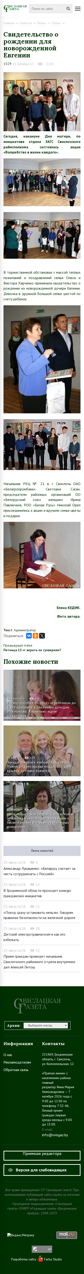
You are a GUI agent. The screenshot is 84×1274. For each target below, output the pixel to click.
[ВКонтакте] (29, 636)
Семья (56, 23)
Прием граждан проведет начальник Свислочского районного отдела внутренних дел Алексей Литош (39, 961)
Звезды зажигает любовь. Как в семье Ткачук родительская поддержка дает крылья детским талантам (39, 766)
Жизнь (41, 23)
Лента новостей (42, 850)
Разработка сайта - (24, 1259)
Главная (9, 23)
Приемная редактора (42, 1153)
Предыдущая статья (18, 645)
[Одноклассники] (35, 636)
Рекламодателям (17, 1062)
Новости (26, 23)
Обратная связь (16, 1069)
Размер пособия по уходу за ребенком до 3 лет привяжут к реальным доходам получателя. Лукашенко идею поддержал (41, 709)
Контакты (53, 1043)
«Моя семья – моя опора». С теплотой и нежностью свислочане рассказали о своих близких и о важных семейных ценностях (40, 820)
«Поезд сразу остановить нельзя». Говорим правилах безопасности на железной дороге (39, 915)
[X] (42, 636)
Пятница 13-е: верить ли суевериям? (32, 650)
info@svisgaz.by (55, 1134)
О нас (8, 1054)
